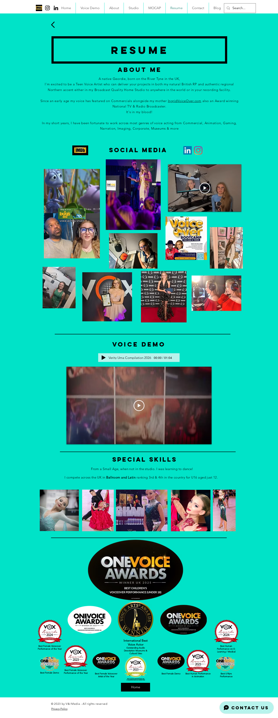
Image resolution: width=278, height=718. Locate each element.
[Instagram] (47, 8)
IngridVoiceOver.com (184, 101)
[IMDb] (39, 8)
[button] (94, 253)
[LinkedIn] (56, 8)
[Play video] (204, 188)
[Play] (104, 357)
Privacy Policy (59, 708)
